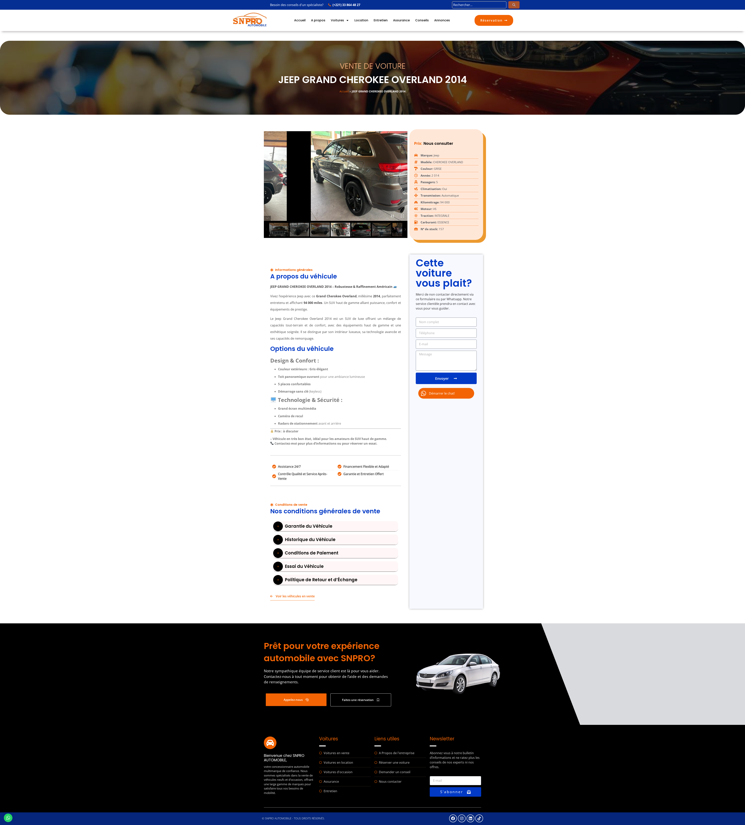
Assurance (401, 20)
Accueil (300, 20)
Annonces (442, 20)
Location (361, 20)
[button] (335, 526)
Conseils (422, 20)
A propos (318, 20)
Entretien (381, 20)
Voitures (337, 20)
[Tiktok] (479, 818)
